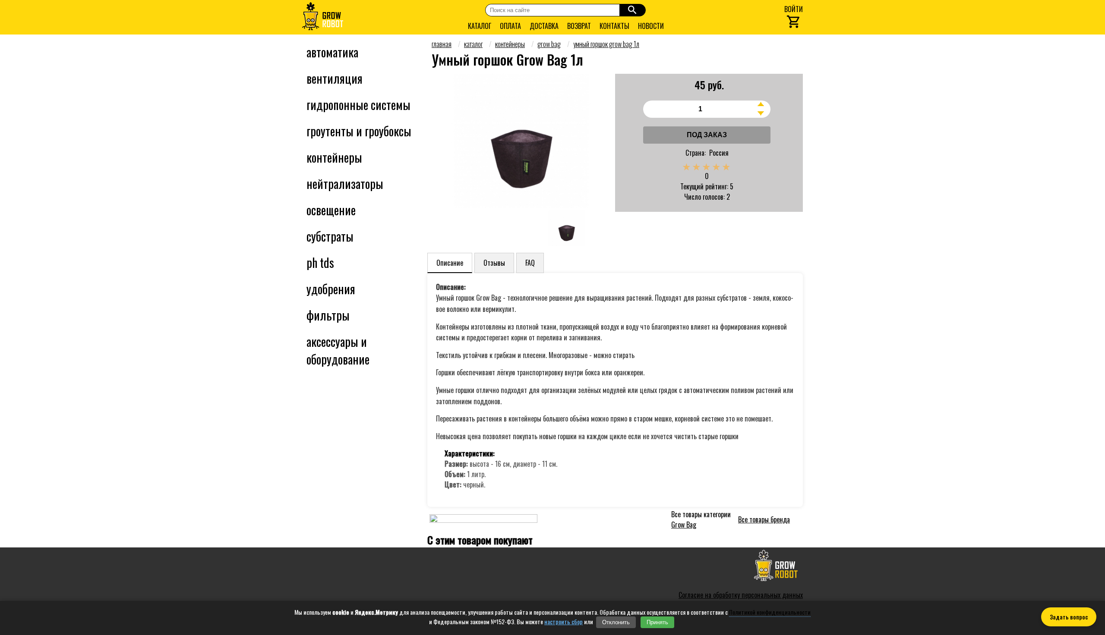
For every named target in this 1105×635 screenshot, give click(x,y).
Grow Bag (683, 524)
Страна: (695, 153)
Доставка (544, 26)
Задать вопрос (1069, 617)
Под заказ (707, 134)
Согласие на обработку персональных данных (741, 595)
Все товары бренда (764, 519)
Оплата (510, 26)
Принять (657, 622)
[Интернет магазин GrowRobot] (322, 17)
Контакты (614, 26)
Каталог (479, 26)
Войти (793, 9)
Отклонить (616, 622)
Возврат (579, 26)
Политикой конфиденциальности (770, 611)
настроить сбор (563, 621)
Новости (651, 26)
